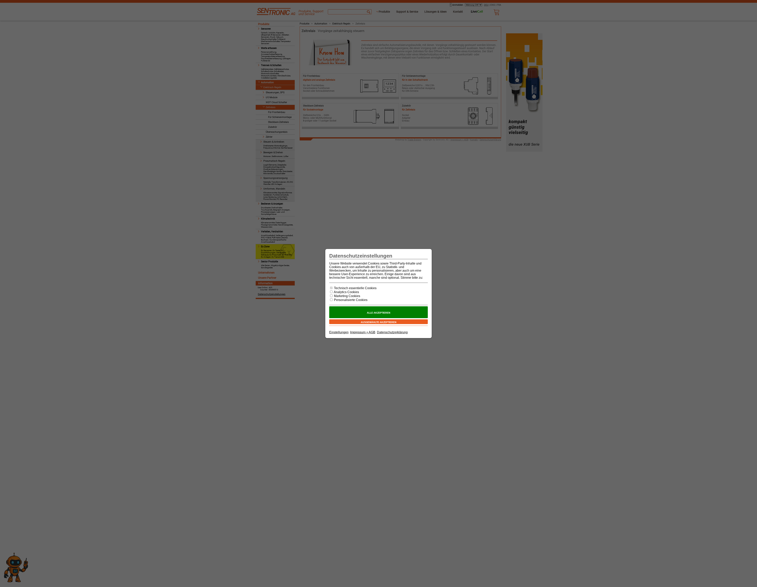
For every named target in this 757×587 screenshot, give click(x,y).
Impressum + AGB (362, 332)
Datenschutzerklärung (392, 332)
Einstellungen (339, 332)
